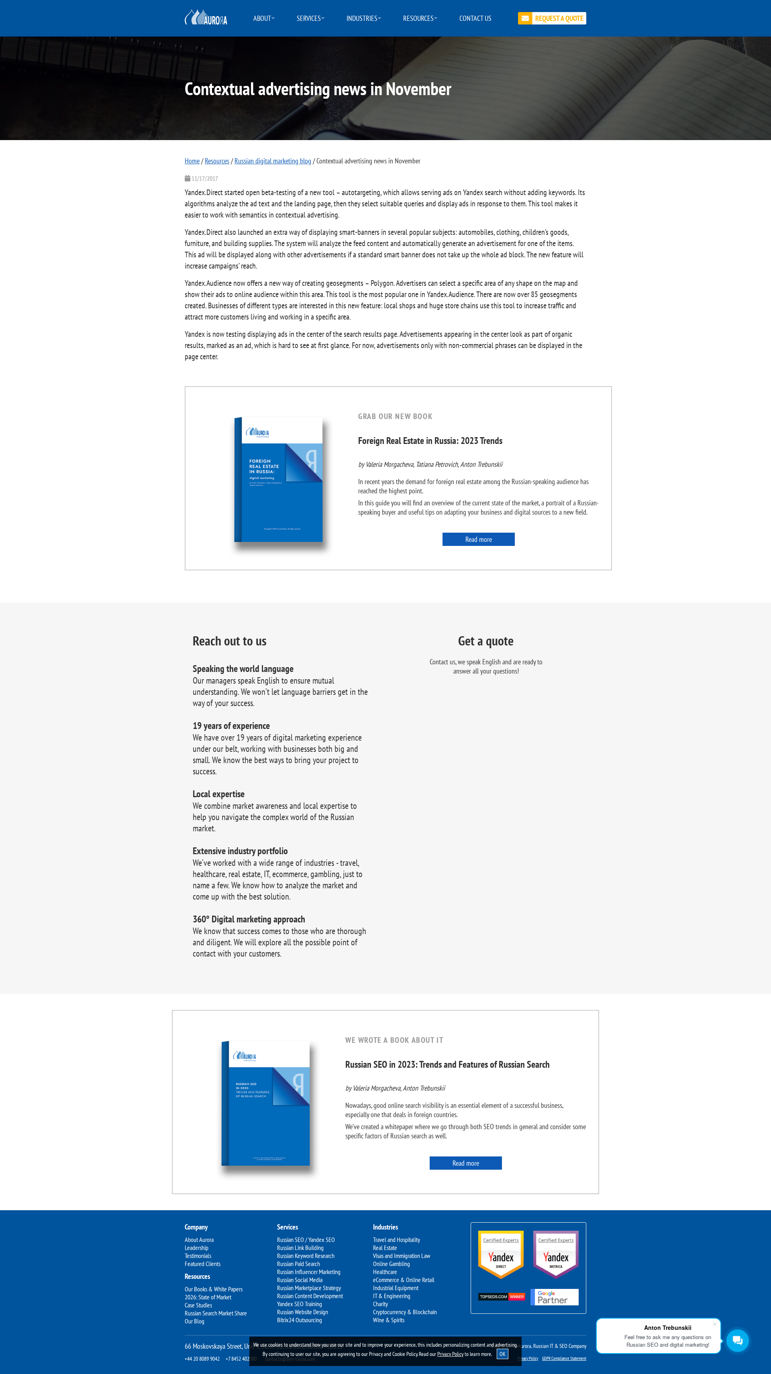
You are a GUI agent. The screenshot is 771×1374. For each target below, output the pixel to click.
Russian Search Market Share (216, 1313)
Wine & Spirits (388, 1320)
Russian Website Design (302, 1312)
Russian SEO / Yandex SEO (306, 1240)
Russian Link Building (300, 1248)
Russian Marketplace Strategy (309, 1288)
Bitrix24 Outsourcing (299, 1320)
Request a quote (559, 18)
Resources (418, 18)
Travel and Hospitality (396, 1240)
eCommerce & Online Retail (403, 1280)
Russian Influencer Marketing (309, 1272)
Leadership (196, 1248)
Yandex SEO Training (299, 1304)
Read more (478, 539)
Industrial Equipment (395, 1288)
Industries (362, 18)
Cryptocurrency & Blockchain (405, 1312)
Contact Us (475, 18)
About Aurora (199, 1240)
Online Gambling (391, 1264)
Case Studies (198, 1305)
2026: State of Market (208, 1297)
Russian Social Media (299, 1280)
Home (192, 160)
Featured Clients (202, 1264)
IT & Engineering (391, 1296)
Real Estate (385, 1248)
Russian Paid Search (298, 1264)
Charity (380, 1304)
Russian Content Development (310, 1296)
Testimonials (198, 1256)
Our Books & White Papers (214, 1289)
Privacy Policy (450, 1354)
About (262, 18)
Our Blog (194, 1321)
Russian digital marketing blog (273, 160)
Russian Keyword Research (306, 1256)
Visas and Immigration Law (401, 1256)
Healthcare (385, 1272)
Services (309, 18)
